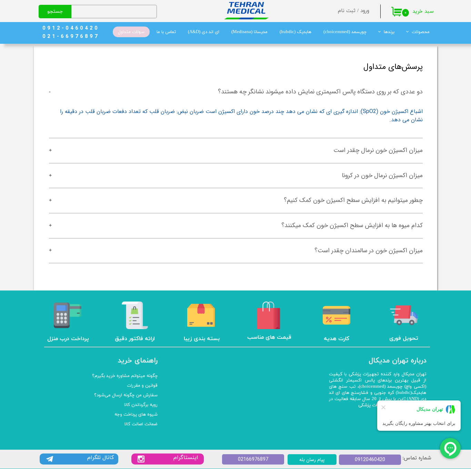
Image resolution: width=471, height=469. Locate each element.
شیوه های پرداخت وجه (136, 414)
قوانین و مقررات (142, 386)
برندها (389, 32)
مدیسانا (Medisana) (249, 32)
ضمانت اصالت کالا (141, 424)
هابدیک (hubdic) (295, 32)
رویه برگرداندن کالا (141, 405)
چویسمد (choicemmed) (345, 32)
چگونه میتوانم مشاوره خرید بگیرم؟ (125, 376)
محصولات (421, 32)
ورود (364, 10)
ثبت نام (346, 10)
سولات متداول (131, 32)
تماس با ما (166, 32)
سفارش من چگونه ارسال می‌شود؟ (126, 395)
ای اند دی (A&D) (203, 32)
